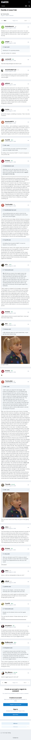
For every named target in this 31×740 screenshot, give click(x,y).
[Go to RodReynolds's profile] (2, 643)
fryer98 (7, 140)
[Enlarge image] (15, 349)
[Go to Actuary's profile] (2, 161)
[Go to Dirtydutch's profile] (2, 626)
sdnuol (7, 581)
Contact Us (15, 737)
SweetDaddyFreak (10, 69)
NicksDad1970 (9, 121)
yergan (7, 41)
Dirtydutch (8, 625)
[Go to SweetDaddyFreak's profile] (2, 70)
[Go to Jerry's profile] (2, 527)
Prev (5, 20)
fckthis (7, 109)
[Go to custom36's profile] (2, 59)
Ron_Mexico (8, 672)
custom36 (8, 59)
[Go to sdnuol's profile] (2, 581)
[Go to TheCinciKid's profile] (2, 205)
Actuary (7, 160)
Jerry (6, 527)
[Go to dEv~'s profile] (2, 265)
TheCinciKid (5, 14)
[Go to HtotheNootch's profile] (2, 27)
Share (15, 723)
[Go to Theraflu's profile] (2, 485)
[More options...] (28, 27)
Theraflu (7, 484)
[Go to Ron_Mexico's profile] (2, 673)
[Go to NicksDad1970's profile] (2, 122)
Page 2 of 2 (15, 20)
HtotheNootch (9, 26)
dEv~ (6, 264)
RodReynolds (9, 642)
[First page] (2, 21)
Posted (10, 27)
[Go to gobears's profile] (2, 84)
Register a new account (15, 704)
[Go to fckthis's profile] (2, 110)
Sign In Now (15, 714)
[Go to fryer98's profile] (2, 140)
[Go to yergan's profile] (2, 42)
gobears (7, 83)
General (11, 15)
